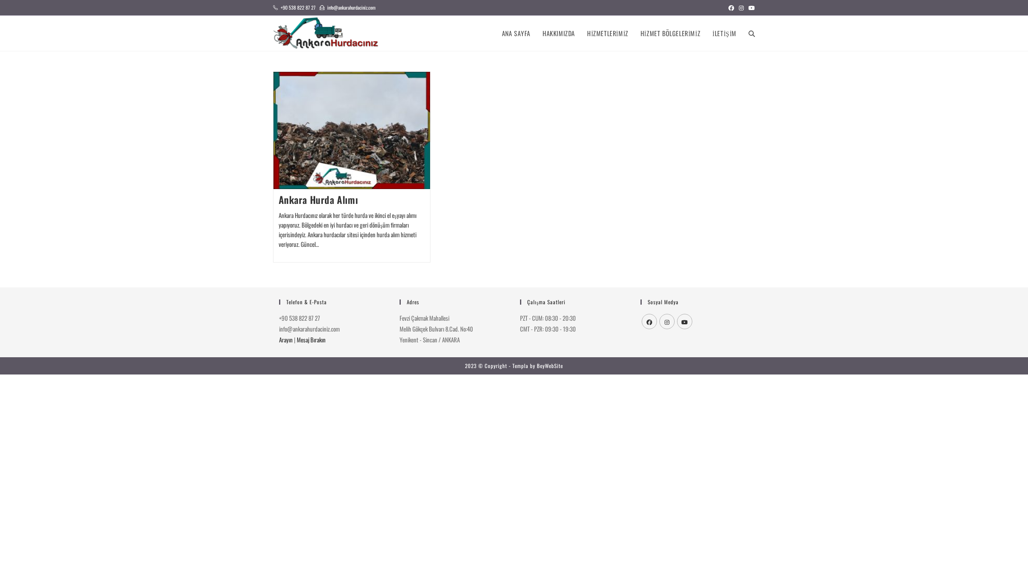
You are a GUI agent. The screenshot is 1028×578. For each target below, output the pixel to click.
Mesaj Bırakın (311, 339)
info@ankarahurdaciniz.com (351, 7)
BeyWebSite (550, 366)
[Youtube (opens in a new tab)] (750, 8)
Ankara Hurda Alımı (318, 199)
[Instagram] (667, 321)
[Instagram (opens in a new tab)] (741, 8)
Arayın (286, 339)
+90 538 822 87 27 (298, 7)
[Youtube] (684, 321)
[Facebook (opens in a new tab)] (731, 8)
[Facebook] (649, 321)
